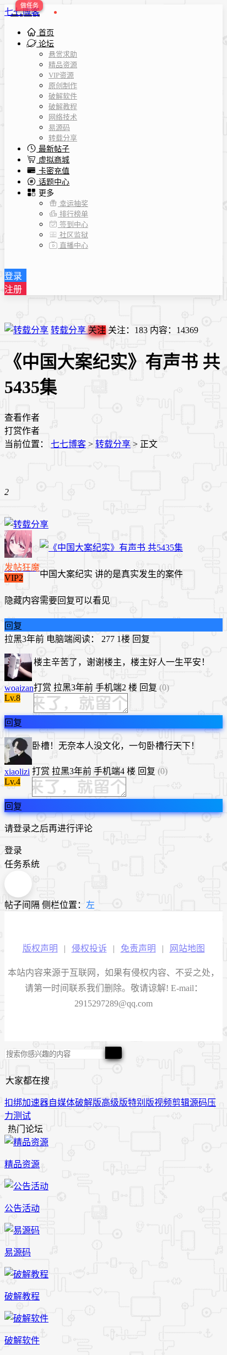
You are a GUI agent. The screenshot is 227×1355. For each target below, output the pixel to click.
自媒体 (61, 1102)
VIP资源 (61, 75)
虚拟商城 (52, 160)
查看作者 (22, 417)
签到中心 (73, 224)
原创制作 (62, 85)
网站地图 (187, 948)
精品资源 (62, 65)
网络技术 (62, 117)
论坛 (45, 44)
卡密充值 (52, 171)
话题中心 (52, 182)
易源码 (59, 127)
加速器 (35, 1102)
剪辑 (181, 1102)
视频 (163, 1102)
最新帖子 (52, 149)
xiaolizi (17, 771)
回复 (13, 625)
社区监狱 (73, 235)
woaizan (19, 688)
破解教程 (62, 106)
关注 (97, 330)
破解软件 (62, 96)
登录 (13, 276)
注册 (13, 289)
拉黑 (13, 639)
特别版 (141, 1102)
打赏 (42, 687)
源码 (198, 1102)
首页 (45, 33)
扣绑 (13, 1102)
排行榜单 (73, 214)
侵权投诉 (89, 948)
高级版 (114, 1102)
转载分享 (62, 138)
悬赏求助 (62, 54)
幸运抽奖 (73, 203)
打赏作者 (22, 431)
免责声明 (138, 948)
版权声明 (40, 948)
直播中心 (73, 245)
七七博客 (22, 12)
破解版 (88, 1102)
